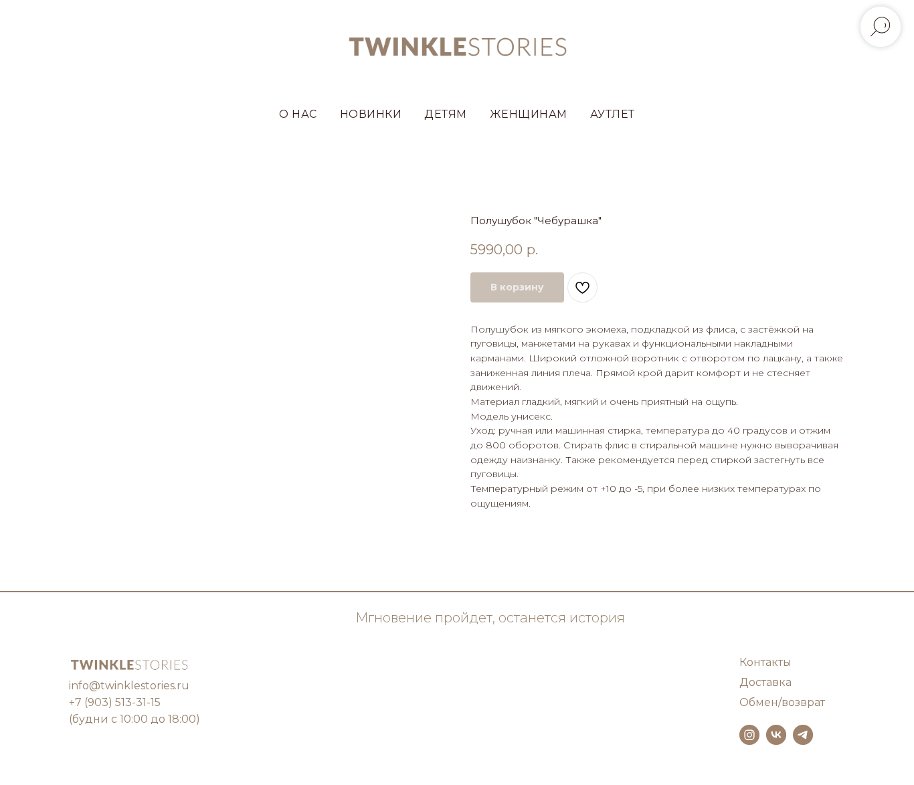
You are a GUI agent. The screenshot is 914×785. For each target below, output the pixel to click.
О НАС (298, 114)
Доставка (765, 682)
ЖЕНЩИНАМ (528, 114)
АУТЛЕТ (612, 114)
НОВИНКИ (371, 114)
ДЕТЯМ (445, 114)
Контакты (765, 662)
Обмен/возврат (782, 702)
